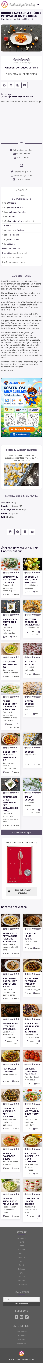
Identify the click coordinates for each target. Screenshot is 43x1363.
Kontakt (21, 1339)
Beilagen (21, 1269)
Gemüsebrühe (15, 221)
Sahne (12, 216)
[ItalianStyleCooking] (18, 4)
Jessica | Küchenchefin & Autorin (17, 97)
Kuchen (21, 1280)
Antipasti (21, 1238)
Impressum (22, 1332)
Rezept (30, 221)
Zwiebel (7, 226)
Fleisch (21, 1249)
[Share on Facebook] (18, 85)
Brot (21, 1273)
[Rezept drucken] (4, 85)
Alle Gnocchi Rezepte (21, 832)
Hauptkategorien (9, 19)
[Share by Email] (24, 85)
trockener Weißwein (17, 230)
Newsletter (22, 1343)
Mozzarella (14, 239)
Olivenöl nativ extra (11, 248)
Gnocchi (12, 203)
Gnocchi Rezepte (26, 19)
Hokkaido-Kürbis (16, 207)
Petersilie (6, 253)
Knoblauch (14, 235)
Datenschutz (21, 1335)
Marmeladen (21, 1284)
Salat (21, 1265)
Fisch (21, 1253)
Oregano (11, 244)
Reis (22, 1261)
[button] (14, 60)
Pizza (21, 1246)
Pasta (21, 1242)
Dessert (21, 1277)
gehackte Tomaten (17, 212)
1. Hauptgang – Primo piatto (21, 74)
